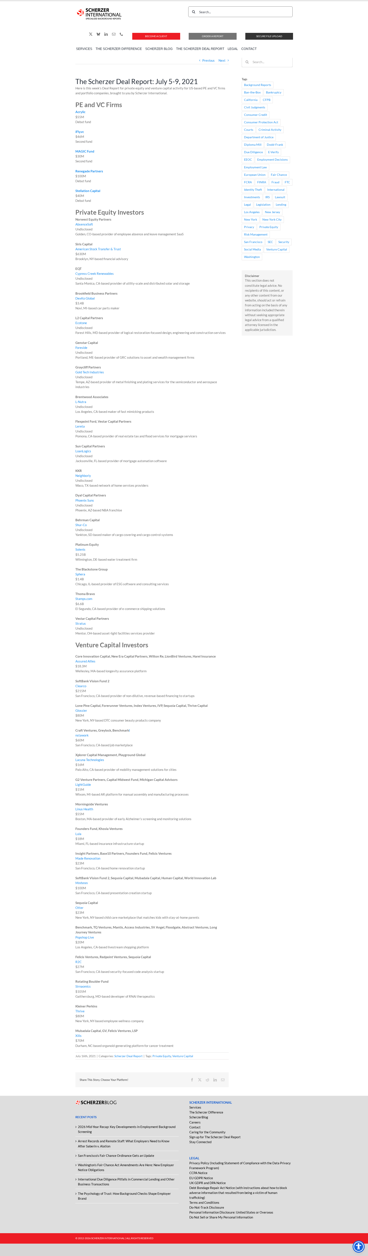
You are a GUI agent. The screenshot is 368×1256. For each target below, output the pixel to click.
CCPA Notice (198, 1173)
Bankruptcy (273, 92)
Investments (252, 197)
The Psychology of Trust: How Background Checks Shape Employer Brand (124, 1196)
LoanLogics (83, 451)
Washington (252, 257)
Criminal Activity (270, 129)
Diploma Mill (253, 144)
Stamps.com (83, 599)
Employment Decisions (272, 159)
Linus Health (84, 809)
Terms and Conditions (204, 1202)
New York (250, 219)
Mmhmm (81, 883)
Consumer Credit (255, 114)
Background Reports (257, 85)
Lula (78, 834)
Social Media (252, 249)
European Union (255, 174)
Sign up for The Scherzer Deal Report (215, 1137)
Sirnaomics (83, 986)
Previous (208, 60)
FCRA (248, 182)
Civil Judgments (254, 107)
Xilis (78, 1036)
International (276, 189)
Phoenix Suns (84, 500)
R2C (78, 962)
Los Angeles (252, 212)
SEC (270, 242)
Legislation (263, 204)
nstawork (82, 735)
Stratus (80, 623)
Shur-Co (81, 525)
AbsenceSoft (84, 224)
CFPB (266, 100)
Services (195, 1107)
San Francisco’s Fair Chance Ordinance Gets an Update (116, 1155)
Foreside (81, 347)
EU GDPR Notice (201, 1178)
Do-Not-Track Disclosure (206, 1207)
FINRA (261, 182)
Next (222, 60)
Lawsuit (280, 197)
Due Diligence (253, 152)
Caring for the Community (207, 1132)
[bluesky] (98, 34)
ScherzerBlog (198, 1117)
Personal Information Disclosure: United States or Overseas (231, 1212)
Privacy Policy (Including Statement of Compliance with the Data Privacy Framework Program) (240, 1165)
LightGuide (83, 784)
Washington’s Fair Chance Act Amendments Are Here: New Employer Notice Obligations (126, 1167)
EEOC (248, 159)
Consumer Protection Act (261, 122)
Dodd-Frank (275, 144)
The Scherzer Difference (206, 1112)
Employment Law (255, 167)
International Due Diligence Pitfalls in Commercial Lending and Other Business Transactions (126, 1181)
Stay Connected (200, 1142)
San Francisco (253, 242)
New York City (272, 219)
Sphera (80, 574)
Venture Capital (182, 1056)
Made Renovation (87, 858)
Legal (247, 204)
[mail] (113, 34)
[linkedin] (106, 34)
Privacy (249, 227)
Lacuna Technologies (89, 760)
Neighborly (83, 475)
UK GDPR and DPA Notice (207, 1183)
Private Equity (161, 1056)
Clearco (80, 686)
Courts (248, 129)
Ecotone (81, 323)
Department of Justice (258, 137)
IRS (267, 197)
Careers (195, 1122)
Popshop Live (84, 937)
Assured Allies (85, 661)
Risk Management (255, 234)
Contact (195, 1127)
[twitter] (90, 34)
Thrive (80, 1011)
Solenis (80, 549)
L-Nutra (80, 402)
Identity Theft (253, 189)
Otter (79, 908)
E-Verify (273, 152)
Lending (281, 204)
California (250, 100)
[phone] (121, 34)
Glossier (81, 710)
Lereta (80, 426)
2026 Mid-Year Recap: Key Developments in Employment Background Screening (126, 1129)
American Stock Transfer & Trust (98, 249)
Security (283, 242)
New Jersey (272, 212)
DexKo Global (85, 298)
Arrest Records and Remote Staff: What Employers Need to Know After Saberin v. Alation (123, 1143)
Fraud (275, 182)
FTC (287, 182)
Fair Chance (279, 174)
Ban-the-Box (252, 92)
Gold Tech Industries (89, 372)
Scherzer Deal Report (128, 1056)
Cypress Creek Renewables (94, 273)
